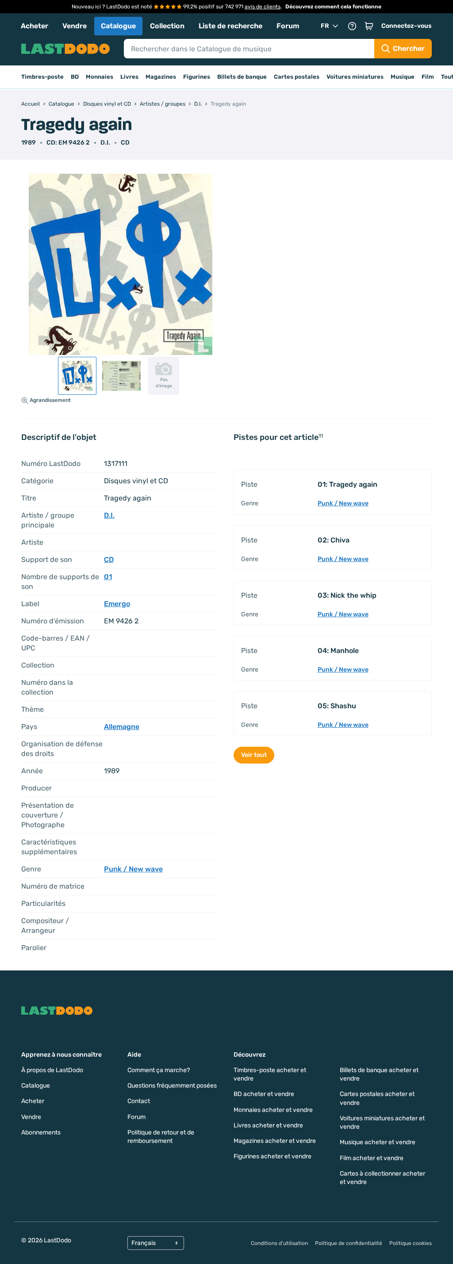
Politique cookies (410, 1243)
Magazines (161, 76)
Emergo (117, 604)
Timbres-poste (42, 76)
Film (428, 76)
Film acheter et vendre (371, 1158)
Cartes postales (296, 76)
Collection (167, 26)
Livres (129, 76)
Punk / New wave (133, 869)
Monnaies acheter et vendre (273, 1110)
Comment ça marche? (158, 1070)
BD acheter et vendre (264, 1094)
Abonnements (41, 1132)
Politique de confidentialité (348, 1243)
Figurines (196, 76)
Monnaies (99, 76)
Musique (403, 76)
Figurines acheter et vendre (272, 1156)
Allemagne (121, 726)
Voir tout (254, 755)
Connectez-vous (406, 26)
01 (108, 577)
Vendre (74, 26)
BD (75, 76)
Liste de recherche (230, 26)
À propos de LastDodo (52, 1070)
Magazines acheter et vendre (275, 1141)
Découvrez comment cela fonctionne (333, 7)
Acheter (34, 26)
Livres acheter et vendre (268, 1125)
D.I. (105, 142)
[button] (369, 26)
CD (125, 142)
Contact (138, 1101)
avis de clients (262, 7)
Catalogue (118, 26)
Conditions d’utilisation (279, 1243)
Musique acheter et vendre (377, 1142)
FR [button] (325, 26)
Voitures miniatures (355, 76)
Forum (287, 26)
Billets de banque (242, 76)
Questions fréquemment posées (172, 1085)
